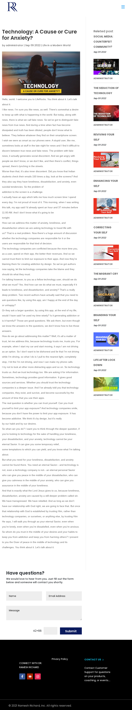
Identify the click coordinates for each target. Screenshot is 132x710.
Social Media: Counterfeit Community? (103, 42)
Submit (71, 631)
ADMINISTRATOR (103, 78)
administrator (14, 45)
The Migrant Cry (106, 274)
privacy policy (60, 659)
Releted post (103, 31)
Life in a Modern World (56, 45)
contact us (93, 659)
